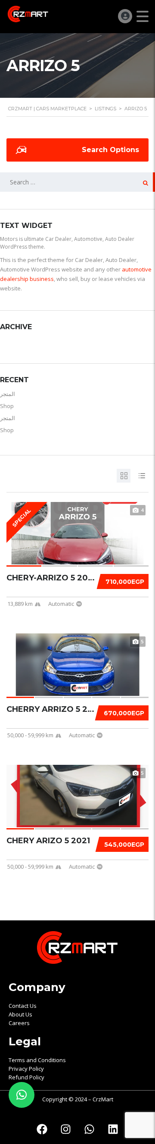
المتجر (7, 394)
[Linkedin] (113, 1129)
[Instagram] (66, 1129)
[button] (21, 1095)
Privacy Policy (26, 1068)
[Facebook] (42, 1129)
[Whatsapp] (89, 1129)
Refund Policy (26, 1077)
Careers (19, 1023)
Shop (7, 406)
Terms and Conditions (37, 1060)
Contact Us (23, 1006)
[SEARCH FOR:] (77, 182)
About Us (20, 1014)
